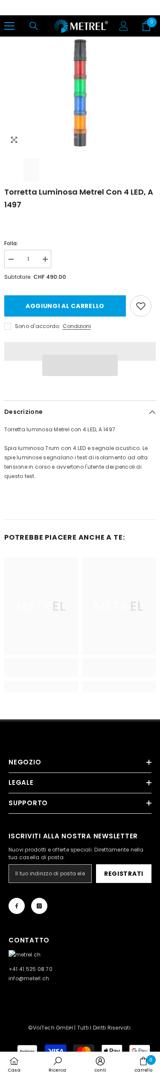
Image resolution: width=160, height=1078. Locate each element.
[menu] (9, 26)
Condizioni (77, 326)
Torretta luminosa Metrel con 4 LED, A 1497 (78, 198)
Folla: (11, 243)
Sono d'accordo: (38, 326)
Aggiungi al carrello (65, 306)
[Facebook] (17, 906)
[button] (80, 365)
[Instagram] (39, 906)
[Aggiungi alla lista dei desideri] (140, 306)
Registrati (123, 873)
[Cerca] (34, 26)
